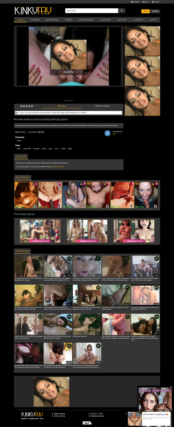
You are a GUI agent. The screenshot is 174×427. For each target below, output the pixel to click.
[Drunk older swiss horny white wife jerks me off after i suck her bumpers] (145, 276)
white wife (27, 149)
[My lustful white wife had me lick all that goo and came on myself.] (58, 334)
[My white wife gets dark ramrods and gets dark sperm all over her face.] (87, 305)
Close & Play (69, 72)
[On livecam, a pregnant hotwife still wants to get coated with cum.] (145, 305)
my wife (36, 149)
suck (50, 149)
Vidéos (20, 19)
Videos (145, 11)
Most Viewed (52, 19)
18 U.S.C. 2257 (97, 414)
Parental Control (97, 416)
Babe (19, 141)
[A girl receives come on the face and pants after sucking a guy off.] (29, 334)
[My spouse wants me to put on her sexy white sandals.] (116, 305)
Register (136, 2)
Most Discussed (86, 19)
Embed (63, 106)
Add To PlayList (103, 106)
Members (155, 11)
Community (105, 19)
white (63, 149)
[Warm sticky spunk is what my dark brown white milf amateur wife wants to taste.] (116, 276)
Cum (56, 149)
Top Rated (34, 19)
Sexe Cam (122, 19)
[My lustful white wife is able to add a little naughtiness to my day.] (29, 276)
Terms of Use (59, 416)
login (52, 167)
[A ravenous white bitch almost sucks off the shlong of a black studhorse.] (29, 305)
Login (146, 2)
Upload (156, 2)
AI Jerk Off (138, 19)
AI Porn (153, 19)
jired (114, 134)
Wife (18, 149)
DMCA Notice (59, 414)
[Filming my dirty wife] (87, 334)
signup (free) (60, 167)
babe (70, 149)
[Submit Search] (121, 10)
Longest (68, 19)
